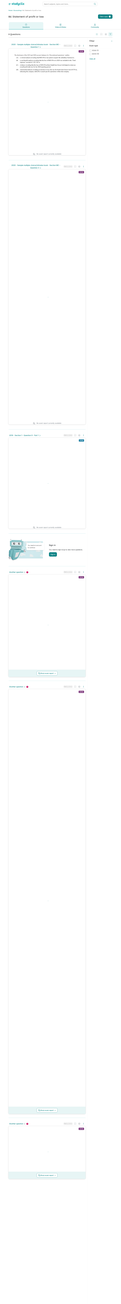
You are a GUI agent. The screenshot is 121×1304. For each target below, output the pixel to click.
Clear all (92, 59)
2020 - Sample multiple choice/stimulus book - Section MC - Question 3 (35, 166)
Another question (16, 572)
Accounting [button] (17, 10)
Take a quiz (104, 16)
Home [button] (10, 10)
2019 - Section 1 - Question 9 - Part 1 (24, 435)
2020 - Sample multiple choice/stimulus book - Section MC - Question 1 (35, 45)
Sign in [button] (53, 554)
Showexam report (47, 673)
